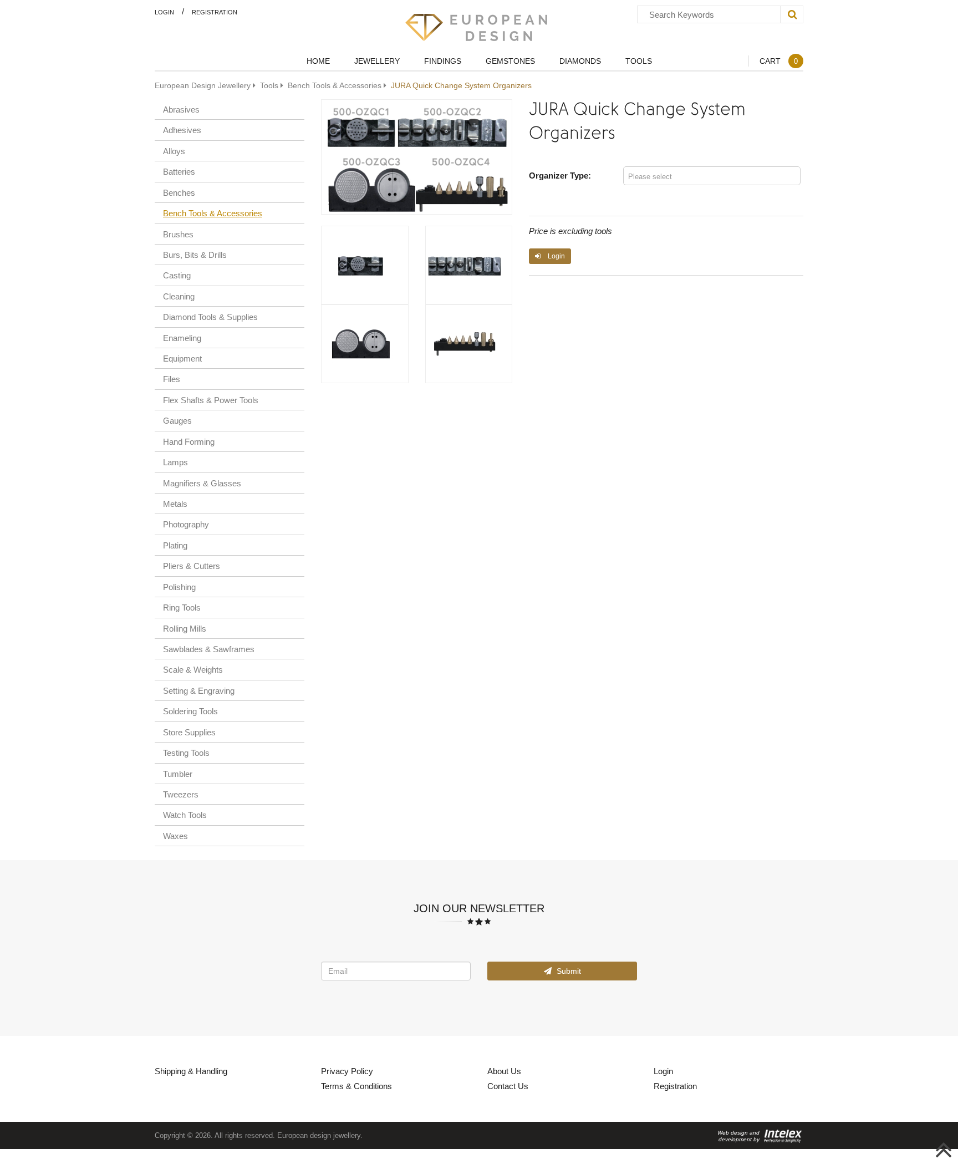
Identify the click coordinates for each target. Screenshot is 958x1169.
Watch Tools (185, 814)
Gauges (177, 420)
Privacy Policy (347, 1070)
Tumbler (177, 773)
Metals (175, 503)
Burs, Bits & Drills (195, 254)
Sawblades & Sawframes (208, 648)
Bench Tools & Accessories (212, 212)
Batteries (179, 171)
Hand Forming (189, 441)
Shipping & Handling (191, 1070)
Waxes (175, 835)
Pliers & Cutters (191, 565)
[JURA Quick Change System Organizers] (417, 157)
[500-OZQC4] (469, 344)
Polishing (179, 586)
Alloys (174, 150)
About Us (504, 1070)
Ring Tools (182, 607)
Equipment (182, 358)
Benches (179, 192)
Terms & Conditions (356, 1085)
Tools (638, 60)
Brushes (178, 234)
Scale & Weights (193, 669)
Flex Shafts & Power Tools (210, 399)
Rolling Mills (184, 628)
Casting (177, 275)
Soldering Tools (190, 710)
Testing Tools (186, 752)
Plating (175, 545)
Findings (442, 60)
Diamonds (580, 60)
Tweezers (180, 794)
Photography (186, 524)
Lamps (175, 461)
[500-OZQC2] (469, 265)
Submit (567, 970)
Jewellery (377, 60)
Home (318, 60)
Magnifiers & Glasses (202, 483)
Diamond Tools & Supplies (210, 316)
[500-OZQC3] (365, 344)
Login (164, 12)
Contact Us (507, 1085)
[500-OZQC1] (365, 265)
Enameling (182, 337)
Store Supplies (189, 732)
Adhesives (182, 129)
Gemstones (510, 60)
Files (171, 378)
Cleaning (179, 296)
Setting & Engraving (199, 690)
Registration (214, 12)
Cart (779, 60)
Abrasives (181, 109)
